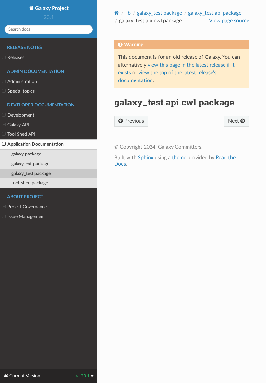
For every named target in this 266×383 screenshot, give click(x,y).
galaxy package (26, 154)
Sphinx (145, 157)
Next (234, 121)
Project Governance (27, 206)
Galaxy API (18, 124)
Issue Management (26, 216)
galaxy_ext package (30, 163)
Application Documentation (35, 144)
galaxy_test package (31, 173)
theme (179, 157)
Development (20, 115)
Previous (133, 121)
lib (128, 13)
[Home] (116, 13)
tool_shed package (29, 182)
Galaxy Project (51, 8)
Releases (15, 57)
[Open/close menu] (4, 58)
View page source (229, 20)
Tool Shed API (21, 134)
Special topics (21, 91)
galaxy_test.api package (214, 13)
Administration (22, 81)
